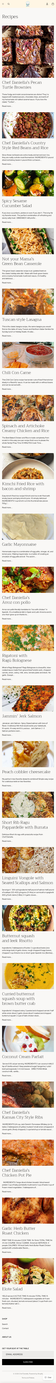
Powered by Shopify (36, 1374)
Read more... (7, 106)
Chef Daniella (23, 1374)
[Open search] (8, 4)
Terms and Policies (28, 1378)
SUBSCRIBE (28, 1362)
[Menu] (3, 4)
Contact (5, 1328)
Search (5, 1324)
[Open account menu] (47, 4)
